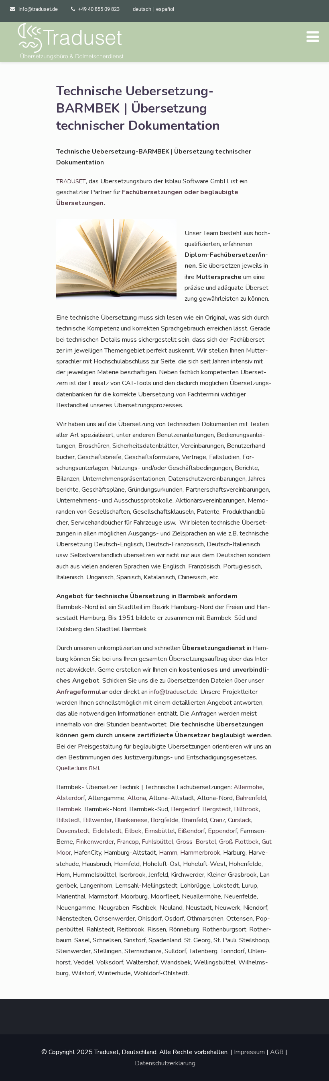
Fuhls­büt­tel (157, 841)
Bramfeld (194, 820)
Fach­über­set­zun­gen (153, 192)
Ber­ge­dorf (185, 809)
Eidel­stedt (107, 831)
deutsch (142, 9)
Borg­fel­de (164, 820)
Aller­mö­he (248, 787)
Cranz (217, 820)
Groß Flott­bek (239, 841)
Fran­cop (128, 841)
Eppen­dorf (222, 831)
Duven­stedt (72, 831)
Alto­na (136, 798)
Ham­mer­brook (200, 852)
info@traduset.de (38, 9)
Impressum (249, 1052)
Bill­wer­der (97, 820)
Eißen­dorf (191, 831)
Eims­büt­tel (159, 831)
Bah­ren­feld (251, 798)
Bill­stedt (68, 820)
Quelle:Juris (77, 768)
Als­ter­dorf (70, 798)
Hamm (168, 852)
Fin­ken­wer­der (95, 841)
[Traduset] (71, 42)
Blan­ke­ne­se (131, 820)
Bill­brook (246, 809)
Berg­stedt (216, 809)
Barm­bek (68, 809)
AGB (277, 1052)
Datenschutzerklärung (165, 1063)
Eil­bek (133, 831)
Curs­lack (239, 820)
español (165, 9)
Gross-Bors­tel (196, 841)
